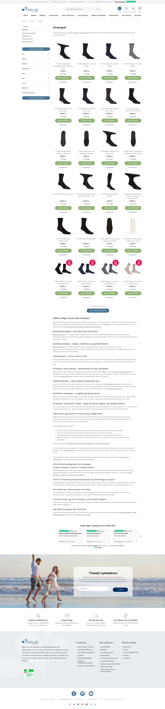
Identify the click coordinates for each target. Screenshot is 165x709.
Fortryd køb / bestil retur (109, 658)
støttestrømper (111, 384)
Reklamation (105, 655)
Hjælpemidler (113, 15)
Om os (125, 650)
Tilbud (25, 15)
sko (121, 457)
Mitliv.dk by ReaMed (129, 643)
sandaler (125, 457)
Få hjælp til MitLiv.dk (85, 650)
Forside (24, 21)
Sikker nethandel (107, 667)
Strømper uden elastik (29, 33)
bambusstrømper (58, 515)
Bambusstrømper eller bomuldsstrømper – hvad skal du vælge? (88, 444)
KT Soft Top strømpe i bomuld (63, 194)
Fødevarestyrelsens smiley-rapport (108, 670)
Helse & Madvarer (68, 15)
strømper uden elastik (121, 372)
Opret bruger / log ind (85, 647)
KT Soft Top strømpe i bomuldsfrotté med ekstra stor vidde (63, 66)
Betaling (104, 650)
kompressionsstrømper (114, 389)
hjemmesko (57, 460)
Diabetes (43, 15)
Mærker (34, 15)
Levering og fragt (107, 653)
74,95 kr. (63, 71)
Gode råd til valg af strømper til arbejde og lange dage (83, 327)
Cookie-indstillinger (108, 661)
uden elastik (85, 33)
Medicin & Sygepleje (99, 15)
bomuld (70, 33)
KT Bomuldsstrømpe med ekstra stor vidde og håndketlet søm (132, 196)
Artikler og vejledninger (86, 666)
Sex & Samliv (126, 15)
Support (81, 655)
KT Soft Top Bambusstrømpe (86, 239)
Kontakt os (127, 647)
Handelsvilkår (105, 647)
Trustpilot (126, 658)
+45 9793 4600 (44, 623)
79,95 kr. (86, 71)
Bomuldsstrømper (27, 42)
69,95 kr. (133, 114)
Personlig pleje (83, 15)
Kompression (53, 15)
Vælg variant (63, 78)
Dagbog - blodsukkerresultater (85, 662)
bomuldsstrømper (126, 512)
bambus (76, 33)
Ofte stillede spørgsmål (86, 653)
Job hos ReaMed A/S (130, 653)
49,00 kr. (63, 286)
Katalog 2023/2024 (85, 658)
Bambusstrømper (27, 39)
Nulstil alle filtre (36, 49)
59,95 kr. (63, 114)
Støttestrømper (26, 36)
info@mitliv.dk (42, 625)
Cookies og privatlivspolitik (110, 664)
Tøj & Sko (138, 15)
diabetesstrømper (66, 376)
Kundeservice (81, 643)
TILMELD (120, 589)
